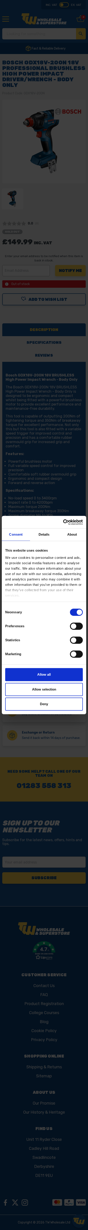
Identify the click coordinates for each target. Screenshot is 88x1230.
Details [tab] (44, 534)
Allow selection (44, 689)
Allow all (44, 674)
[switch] (76, 626)
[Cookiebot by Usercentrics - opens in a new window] (63, 522)
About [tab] (72, 534)
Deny (44, 704)
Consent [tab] (16, 534)
